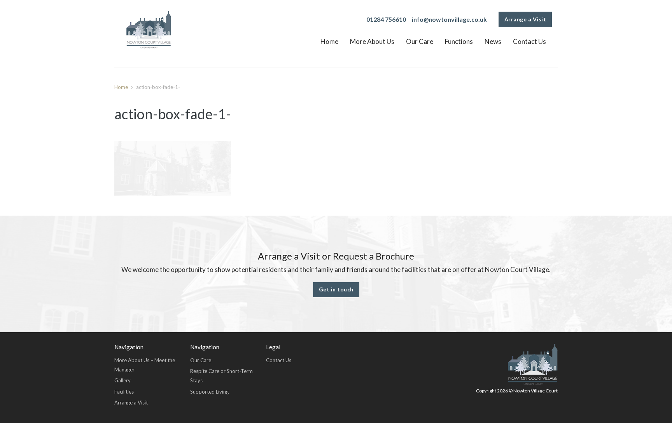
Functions (459, 41)
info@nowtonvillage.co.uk (449, 19)
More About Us (372, 41)
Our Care (419, 41)
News (493, 41)
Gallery (122, 380)
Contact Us (529, 41)
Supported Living (209, 392)
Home (329, 41)
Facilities (124, 392)
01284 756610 (386, 19)
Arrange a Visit (525, 19)
